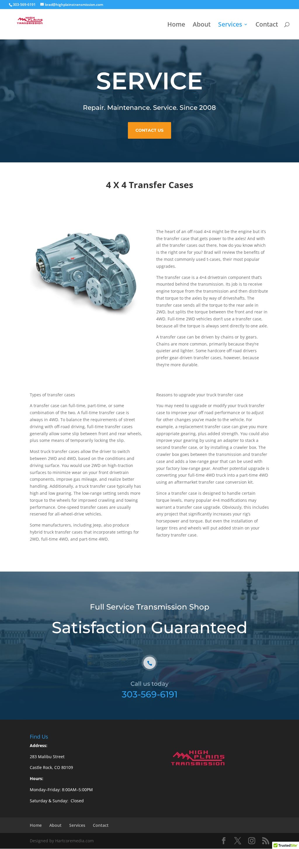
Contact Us (149, 130)
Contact (266, 25)
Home (176, 25)
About (202, 25)
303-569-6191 (150, 694)
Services (230, 25)
